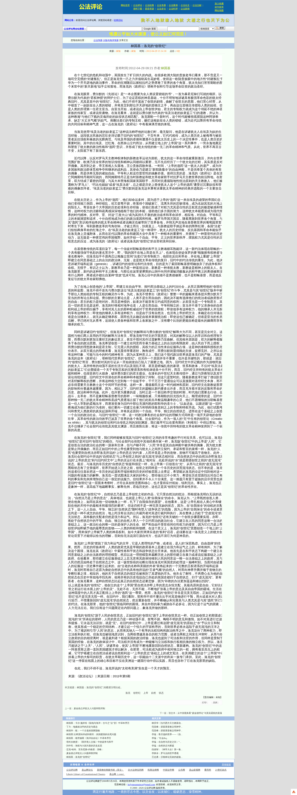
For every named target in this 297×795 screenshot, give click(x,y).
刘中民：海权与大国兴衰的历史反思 (84, 745)
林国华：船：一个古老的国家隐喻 (83, 730)
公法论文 (185, 5)
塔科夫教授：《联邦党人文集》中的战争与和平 (89, 742)
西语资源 (149, 8)
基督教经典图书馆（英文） (110, 770)
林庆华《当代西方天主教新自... (167, 723)
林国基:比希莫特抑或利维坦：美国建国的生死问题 (91, 734)
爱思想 (207, 770)
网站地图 (219, 10)
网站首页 (125, 5)
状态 (161, 693)
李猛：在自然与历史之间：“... (166, 742)
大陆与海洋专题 (111, 40)
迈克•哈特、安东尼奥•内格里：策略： (85, 749)
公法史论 (161, 8)
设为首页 (219, 7)
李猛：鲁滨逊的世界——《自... (167, 734)
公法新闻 (185, 8)
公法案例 (173, 5)
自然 (153, 693)
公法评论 (137, 5)
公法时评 (173, 8)
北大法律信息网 (136, 770)
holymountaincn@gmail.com (141, 784)
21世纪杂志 (221, 770)
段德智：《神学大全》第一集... (167, 749)
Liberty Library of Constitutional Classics (85, 774)
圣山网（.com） (117, 774)
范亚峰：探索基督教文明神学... (167, 726)
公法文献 (196, 5)
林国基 (165, 68)
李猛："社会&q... (160, 738)
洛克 (127, 693)
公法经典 (149, 5)
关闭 (215, 702)
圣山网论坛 (87, 770)
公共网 (181, 770)
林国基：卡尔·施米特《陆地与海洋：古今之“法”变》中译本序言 (97, 723)
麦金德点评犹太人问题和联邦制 (89, 708)
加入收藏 (219, 3)
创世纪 (136, 693)
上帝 (145, 693)
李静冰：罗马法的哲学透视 (165, 753)
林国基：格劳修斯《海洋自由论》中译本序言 (88, 738)
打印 (204, 702)
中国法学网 (168, 770)
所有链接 (226, 764)
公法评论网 (72, 770)
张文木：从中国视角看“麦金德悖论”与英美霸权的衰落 (195, 713)
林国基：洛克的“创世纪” (90, 687)
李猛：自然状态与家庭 (163, 745)
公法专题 (161, 5)
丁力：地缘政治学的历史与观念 (82, 726)
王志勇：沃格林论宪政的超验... (167, 757)
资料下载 (137, 8)
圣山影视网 (194, 770)
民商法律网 (153, 770)
